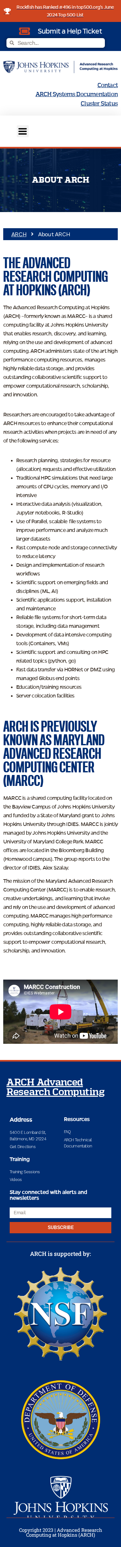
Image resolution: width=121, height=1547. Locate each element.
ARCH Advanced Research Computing (55, 1087)
